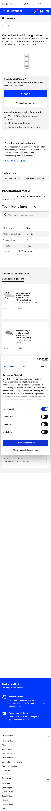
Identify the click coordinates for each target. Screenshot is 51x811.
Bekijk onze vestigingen (16, 160)
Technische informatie (34, 179)
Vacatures (6, 783)
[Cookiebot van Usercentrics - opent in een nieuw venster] (37, 359)
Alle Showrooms (8, 753)
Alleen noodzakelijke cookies (25, 450)
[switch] (44, 417)
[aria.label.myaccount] (35, 11)
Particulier (13, 4)
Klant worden (7, 741)
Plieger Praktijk (8, 792)
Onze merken (7, 758)
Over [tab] (42, 366)
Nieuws (5, 800)
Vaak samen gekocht (13, 279)
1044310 (19, 348)
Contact (5, 809)
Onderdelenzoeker (9, 766)
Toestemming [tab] (9, 366)
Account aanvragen (25, 103)
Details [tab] (26, 366)
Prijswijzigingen (8, 770)
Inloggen (25, 93)
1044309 (19, 308)
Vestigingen (6, 713)
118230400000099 (22, 462)
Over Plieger (7, 788)
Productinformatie (12, 179)
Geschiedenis (7, 796)
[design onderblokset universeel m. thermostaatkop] (25, 298)
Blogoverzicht (7, 804)
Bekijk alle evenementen (12, 762)
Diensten (5, 745)
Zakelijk (5, 4)
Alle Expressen (8, 749)
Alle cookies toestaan (25, 443)
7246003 (19, 459)
